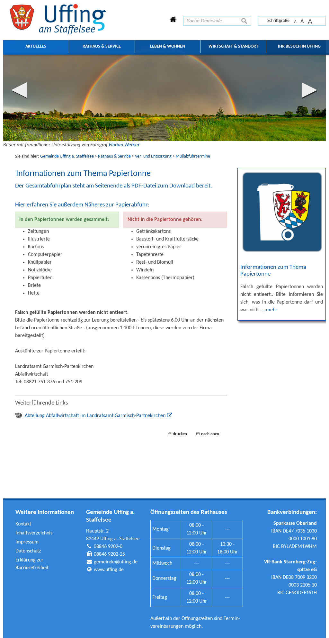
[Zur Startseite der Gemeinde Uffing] (173, 20)
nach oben (210, 434)
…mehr (269, 310)
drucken (180, 434)
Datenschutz (28, 551)
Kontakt (23, 524)
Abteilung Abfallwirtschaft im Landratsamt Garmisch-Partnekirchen (95, 415)
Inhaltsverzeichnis (33, 533)
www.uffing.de (109, 569)
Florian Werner (124, 145)
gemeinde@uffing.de (116, 562)
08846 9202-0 (108, 546)
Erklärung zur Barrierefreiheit (32, 564)
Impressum (27, 542)
